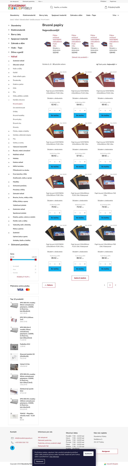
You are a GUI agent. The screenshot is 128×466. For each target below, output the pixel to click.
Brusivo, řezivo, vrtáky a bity (22, 197)
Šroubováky (17, 80)
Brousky (16, 127)
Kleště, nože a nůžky (20, 221)
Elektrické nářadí (19, 209)
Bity (14, 92)
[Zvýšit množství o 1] (59, 110)
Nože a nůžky (17, 69)
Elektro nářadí (18, 162)
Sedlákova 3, (98, 439)
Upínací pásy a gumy (20, 237)
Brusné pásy (17, 119)
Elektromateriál (18, 30)
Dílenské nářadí (18, 65)
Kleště (15, 72)
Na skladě (24, 266)
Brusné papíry (17, 104)
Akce (24, 269)
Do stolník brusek (19, 108)
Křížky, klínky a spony (20, 201)
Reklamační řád (43, 446)
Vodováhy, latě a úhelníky (22, 225)
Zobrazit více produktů (79, 57)
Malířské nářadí (18, 155)
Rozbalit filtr (23, 277)
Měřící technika (18, 166)
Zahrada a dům (18, 43)
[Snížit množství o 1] (50, 110)
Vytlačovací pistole (19, 205)
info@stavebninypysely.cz (23, 438)
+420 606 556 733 (21, 442)
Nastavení (39, 461)
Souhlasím (88, 454)
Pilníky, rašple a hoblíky (21, 131)
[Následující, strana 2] (110, 285)
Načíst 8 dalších (80, 278)
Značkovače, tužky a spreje (22, 178)
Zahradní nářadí (18, 194)
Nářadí (14, 56)
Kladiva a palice (18, 84)
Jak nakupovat (14, 1)
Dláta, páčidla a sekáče (20, 96)
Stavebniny (16, 25)
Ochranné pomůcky (20, 186)
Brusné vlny (17, 123)
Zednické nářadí (18, 61)
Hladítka (16, 182)
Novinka (24, 273)
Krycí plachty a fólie (20, 174)
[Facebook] (12, 448)
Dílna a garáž (17, 52)
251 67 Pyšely (99, 442)
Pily (14, 139)
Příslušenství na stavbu (21, 170)
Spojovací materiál (19, 39)
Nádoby (15, 158)
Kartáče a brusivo (19, 100)
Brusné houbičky (18, 115)
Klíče (14, 88)
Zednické (16, 233)
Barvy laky (16, 34)
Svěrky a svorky (18, 143)
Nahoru (50, 285)
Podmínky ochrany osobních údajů (49, 443)
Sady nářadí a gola (19, 76)
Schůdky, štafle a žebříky (21, 240)
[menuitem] (14, 15)
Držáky (15, 112)
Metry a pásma (18, 229)
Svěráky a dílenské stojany (22, 135)
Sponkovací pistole (19, 213)
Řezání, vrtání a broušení (21, 151)
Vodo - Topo (16, 47)
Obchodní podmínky (28, 1)
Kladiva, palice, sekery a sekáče (24, 217)
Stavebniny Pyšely (100, 436)
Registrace (113, 1)
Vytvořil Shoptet (112, 464)
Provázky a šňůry (19, 190)
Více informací (54, 457)
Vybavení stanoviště (20, 147)
